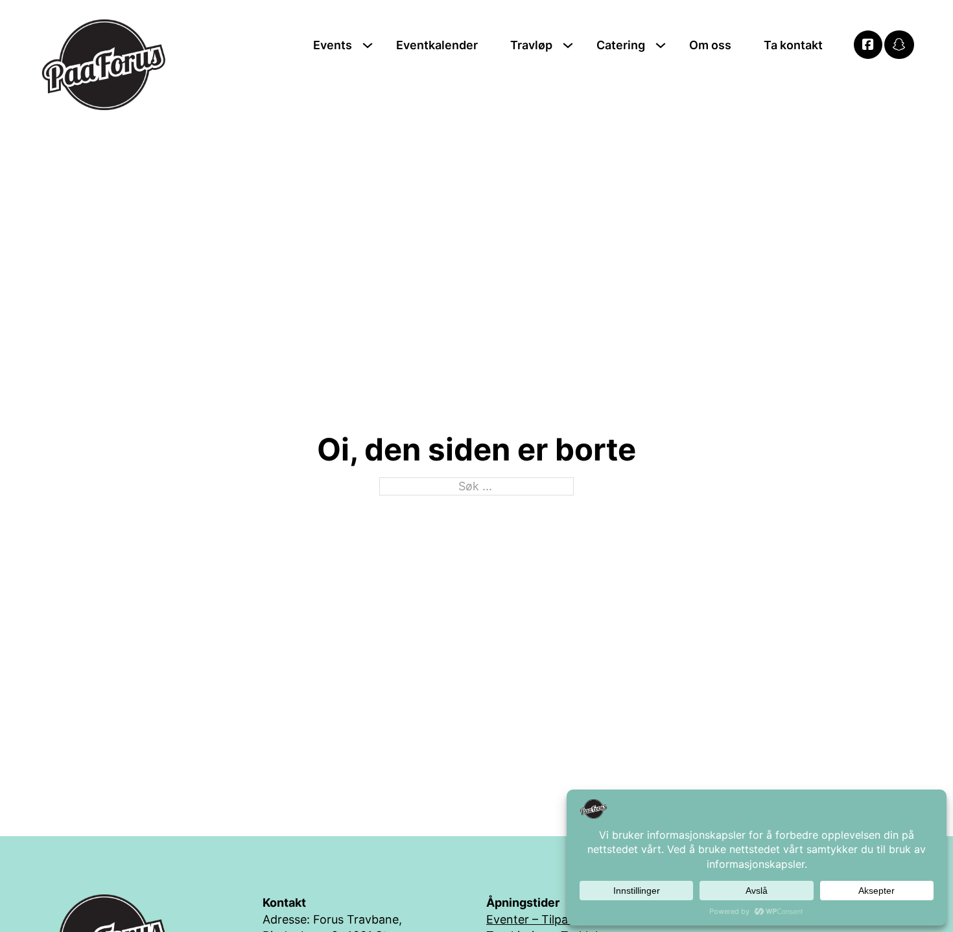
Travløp (531, 45)
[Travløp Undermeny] (568, 45)
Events (332, 45)
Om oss (710, 45)
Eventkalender (437, 45)
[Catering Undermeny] (660, 45)
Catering (620, 45)
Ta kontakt (793, 45)
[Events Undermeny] (367, 45)
